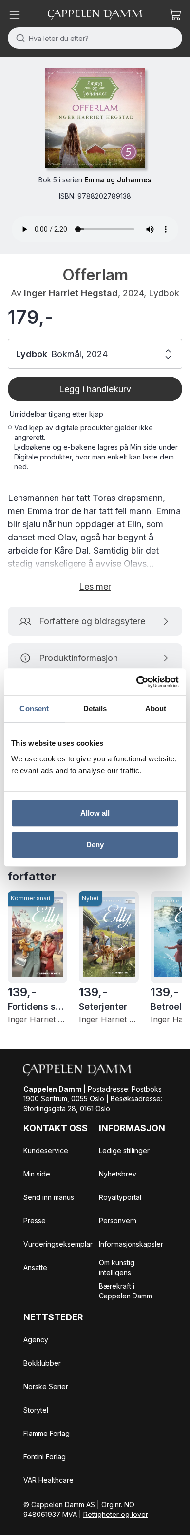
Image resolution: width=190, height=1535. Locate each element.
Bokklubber (42, 1363)
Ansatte (35, 1267)
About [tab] (156, 708)
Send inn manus (48, 1197)
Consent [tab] (34, 708)
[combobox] (95, 38)
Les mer (95, 586)
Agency (35, 1340)
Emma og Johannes (118, 180)
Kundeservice (45, 1150)
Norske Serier (45, 1386)
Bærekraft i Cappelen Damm (125, 1291)
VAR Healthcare (48, 1480)
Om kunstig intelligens (116, 1267)
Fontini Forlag (44, 1457)
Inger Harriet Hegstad (71, 293)
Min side (36, 1174)
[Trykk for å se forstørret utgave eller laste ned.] (95, 118)
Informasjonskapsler (131, 1244)
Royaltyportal (120, 1197)
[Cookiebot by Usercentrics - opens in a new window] (137, 682)
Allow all (95, 813)
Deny (95, 844)
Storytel (35, 1410)
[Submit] (18, 38)
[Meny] (14, 14)
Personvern (117, 1220)
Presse (34, 1220)
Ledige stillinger (124, 1150)
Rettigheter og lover (115, 1514)
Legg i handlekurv (95, 389)
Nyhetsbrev (117, 1174)
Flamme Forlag (46, 1433)
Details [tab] (95, 708)
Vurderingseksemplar (58, 1244)
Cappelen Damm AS (63, 1504)
